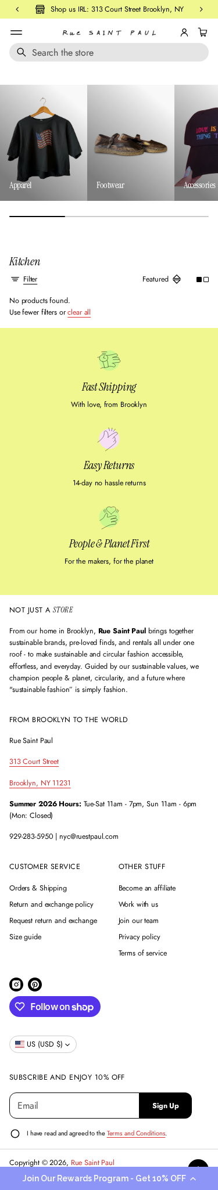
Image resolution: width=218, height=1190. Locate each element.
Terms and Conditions (136, 1133)
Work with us (139, 904)
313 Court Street (34, 761)
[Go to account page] (184, 32)
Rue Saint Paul (93, 1162)
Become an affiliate (147, 888)
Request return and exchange (53, 920)
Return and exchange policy (51, 904)
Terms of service (143, 953)
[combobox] (109, 52)
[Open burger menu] (16, 32)
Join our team (139, 920)
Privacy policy (139, 937)
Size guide (25, 937)
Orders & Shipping (38, 888)
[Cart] (201, 32)
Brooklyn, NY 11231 (40, 783)
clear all (79, 312)
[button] (109, 1178)
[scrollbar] (109, 216)
